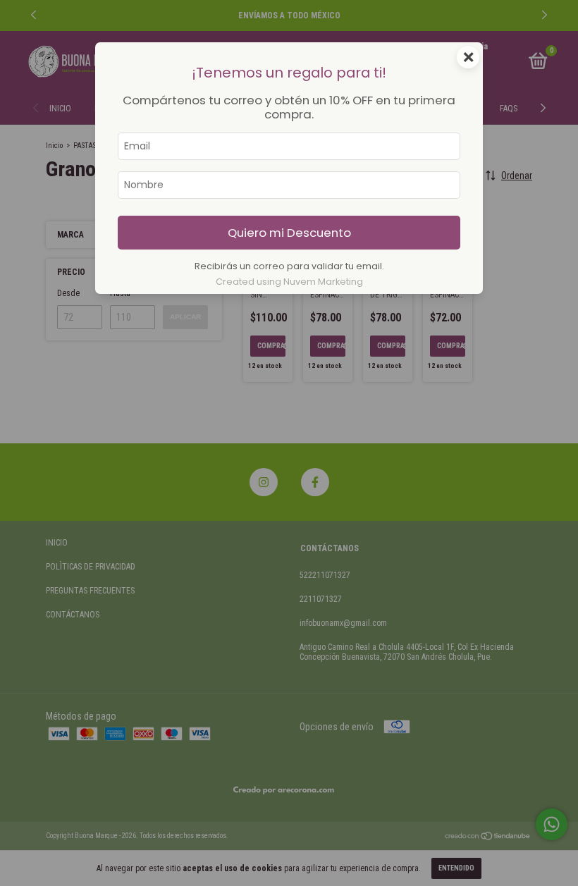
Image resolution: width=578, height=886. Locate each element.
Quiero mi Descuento (289, 232)
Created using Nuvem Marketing (289, 282)
